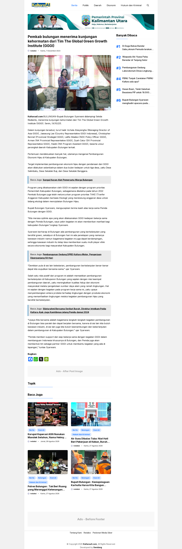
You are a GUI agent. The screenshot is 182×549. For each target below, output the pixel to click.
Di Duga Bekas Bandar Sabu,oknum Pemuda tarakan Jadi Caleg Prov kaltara (137, 49)
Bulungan (86, 430)
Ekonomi (111, 5)
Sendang (97, 547)
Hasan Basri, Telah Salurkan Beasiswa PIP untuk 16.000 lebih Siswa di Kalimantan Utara (137, 92)
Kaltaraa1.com (90, 544)
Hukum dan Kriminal (131, 5)
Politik (86, 5)
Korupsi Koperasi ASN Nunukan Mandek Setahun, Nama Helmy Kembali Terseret (46, 437)
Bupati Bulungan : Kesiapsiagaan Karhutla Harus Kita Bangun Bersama (90, 485)
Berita (74, 5)
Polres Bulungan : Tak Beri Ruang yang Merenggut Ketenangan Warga (47, 489)
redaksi (33, 51)
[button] (148, 5)
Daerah (97, 5)
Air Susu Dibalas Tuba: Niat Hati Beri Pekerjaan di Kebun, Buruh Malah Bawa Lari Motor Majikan (89, 441)
